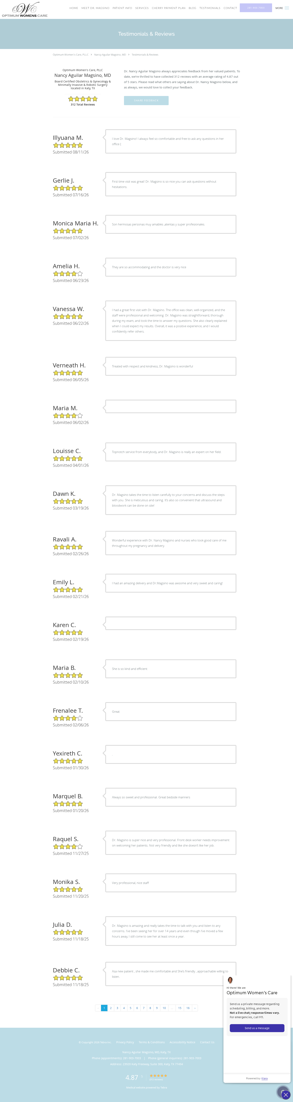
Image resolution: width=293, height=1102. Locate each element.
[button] (287, 8)
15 (179, 1008)
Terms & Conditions (152, 1042)
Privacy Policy (125, 1042)
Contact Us (207, 1042)
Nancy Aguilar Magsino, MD (110, 54)
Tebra (163, 1087)
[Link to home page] (23, 9)
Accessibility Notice (182, 1042)
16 (188, 1008)
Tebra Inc (105, 1042)
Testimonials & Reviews (145, 54)
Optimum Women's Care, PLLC (70, 54)
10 (164, 1008)
